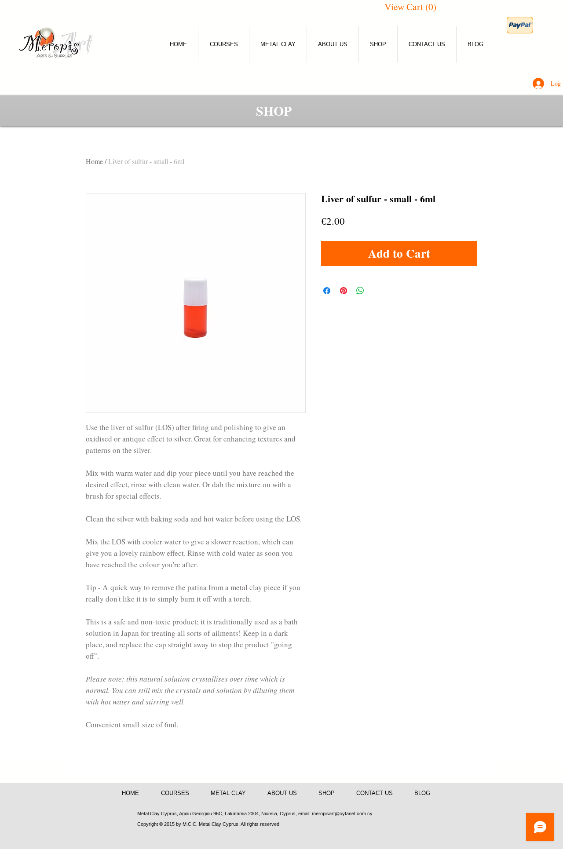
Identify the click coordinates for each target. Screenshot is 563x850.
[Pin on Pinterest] (343, 290)
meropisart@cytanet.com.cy (342, 813)
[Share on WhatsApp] (360, 290)
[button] (413, 6)
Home (94, 161)
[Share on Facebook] (327, 290)
